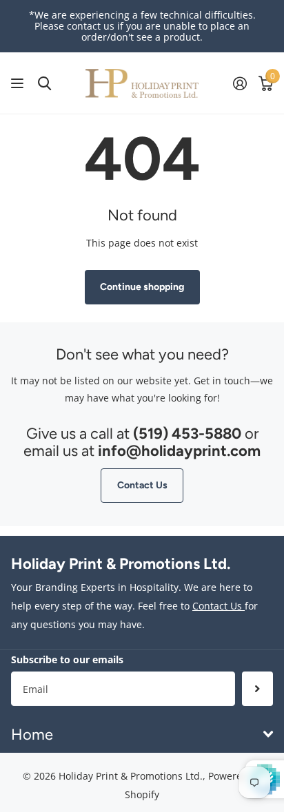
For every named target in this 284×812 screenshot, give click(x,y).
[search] (44, 83)
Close (142, 734)
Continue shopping (142, 287)
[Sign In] (239, 83)
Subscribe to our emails (67, 659)
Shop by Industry (19, 84)
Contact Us (142, 485)
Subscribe (257, 689)
